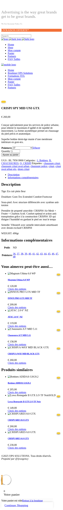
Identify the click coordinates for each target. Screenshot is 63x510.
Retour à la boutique (32, 500)
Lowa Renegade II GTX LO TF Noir (24, 401)
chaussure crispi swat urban (15, 166)
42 (37, 253)
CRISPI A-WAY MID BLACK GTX (23, 353)
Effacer (36, 147)
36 (14, 253)
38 (22, 253)
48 (14, 256)
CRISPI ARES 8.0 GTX (18, 420)
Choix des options (17, 289)
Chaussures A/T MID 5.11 (19, 335)
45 (49, 253)
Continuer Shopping (16, 505)
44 (45, 253)
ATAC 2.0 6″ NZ (15, 317)
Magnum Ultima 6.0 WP (19, 280)
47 (57, 253)
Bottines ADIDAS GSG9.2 (19, 383)
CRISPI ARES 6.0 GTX (18, 438)
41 (33, 253)
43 (41, 253)
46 (53, 253)
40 (29, 253)
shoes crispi (23, 169)
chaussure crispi (52, 163)
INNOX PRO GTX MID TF (20, 298)
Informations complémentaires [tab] (23, 177)
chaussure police (39, 166)
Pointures (6, 148)
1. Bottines (42, 160)
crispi (51, 166)
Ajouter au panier (10, 155)
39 (26, 253)
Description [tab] (14, 174)
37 (18, 253)
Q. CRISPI (25, 163)
